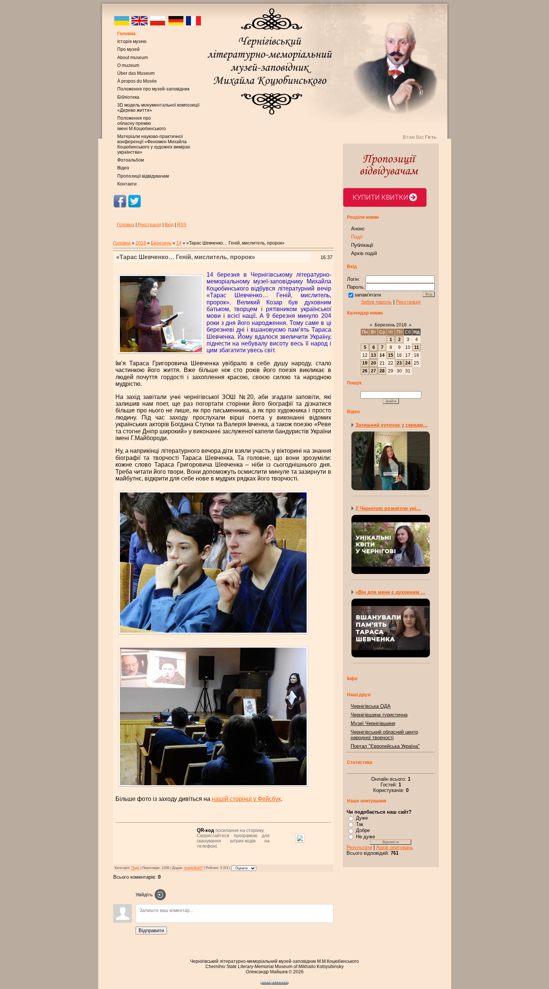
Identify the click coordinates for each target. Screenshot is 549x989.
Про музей (128, 49)
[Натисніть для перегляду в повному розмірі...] (213, 635)
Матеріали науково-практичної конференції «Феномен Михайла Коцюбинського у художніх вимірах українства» (153, 144)
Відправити (151, 930)
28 (382, 371)
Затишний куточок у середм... (392, 425)
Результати (359, 847)
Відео (123, 168)
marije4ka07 (193, 868)
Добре (363, 830)
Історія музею (131, 41)
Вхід (169, 224)
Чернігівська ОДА (371, 706)
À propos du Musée (137, 81)
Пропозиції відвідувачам (143, 176)
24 (407, 363)
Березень (161, 243)
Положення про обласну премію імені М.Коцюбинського (141, 123)
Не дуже (365, 836)
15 (390, 355)
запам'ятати (367, 295)
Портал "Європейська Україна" (385, 746)
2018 (141, 243)
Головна (126, 33)
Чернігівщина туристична (379, 715)
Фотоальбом (130, 160)
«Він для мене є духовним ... (390, 592)
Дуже (362, 818)
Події (135, 868)
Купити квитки (380, 197)
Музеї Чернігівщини (373, 723)
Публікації (362, 245)
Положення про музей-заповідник (153, 89)
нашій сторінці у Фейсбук (246, 799)
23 (399, 363)
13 (373, 355)
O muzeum (128, 65)
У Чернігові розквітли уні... (388, 508)
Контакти (127, 184)
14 (179, 243)
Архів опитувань (394, 847)
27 (373, 371)
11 (416, 347)
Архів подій (364, 253)
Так (359, 824)
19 (364, 363)
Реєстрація (149, 224)
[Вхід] (160, 894)
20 (373, 363)
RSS (181, 224)
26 (364, 371)
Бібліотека (128, 97)
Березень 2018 (391, 325)
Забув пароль (376, 302)
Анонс (358, 228)
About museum (132, 57)
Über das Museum (136, 73)
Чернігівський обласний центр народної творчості (384, 734)
